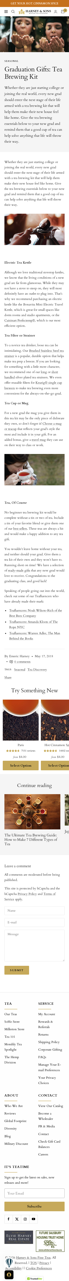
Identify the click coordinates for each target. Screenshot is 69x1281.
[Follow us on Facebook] (8, 1219)
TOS (33, 1263)
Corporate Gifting (50, 1049)
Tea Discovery (37, 669)
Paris (21, 745)
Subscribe (34, 1206)
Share (8, 677)
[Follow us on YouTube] (33, 1219)
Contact (43, 1134)
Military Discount (16, 1144)
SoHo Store (12, 1022)
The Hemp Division (11, 1060)
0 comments (22, 662)
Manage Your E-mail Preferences (49, 1067)
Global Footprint (15, 1121)
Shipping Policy (49, 1042)
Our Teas (10, 1014)
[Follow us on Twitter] (17, 1219)
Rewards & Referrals (45, 1024)
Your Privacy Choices (47, 1080)
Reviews (10, 1113)
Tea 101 (9, 1037)
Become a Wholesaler (45, 1116)
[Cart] (63, 11)
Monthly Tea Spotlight (13, 1047)
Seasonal (11, 61)
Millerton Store (14, 1029)
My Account (46, 1014)
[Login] (55, 11)
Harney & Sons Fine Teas (33, 1257)
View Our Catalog (50, 1106)
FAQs (42, 1057)
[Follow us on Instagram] (25, 1219)
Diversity (10, 1128)
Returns (43, 1034)
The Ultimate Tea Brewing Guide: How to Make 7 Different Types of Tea (30, 839)
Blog (7, 1136)
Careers (43, 1154)
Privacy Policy (27, 894)
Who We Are (13, 1106)
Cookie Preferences (39, 1268)
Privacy (44, 1263)
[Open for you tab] (9, 1274)
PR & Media (46, 1126)
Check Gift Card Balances (49, 1144)
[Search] (13, 11)
